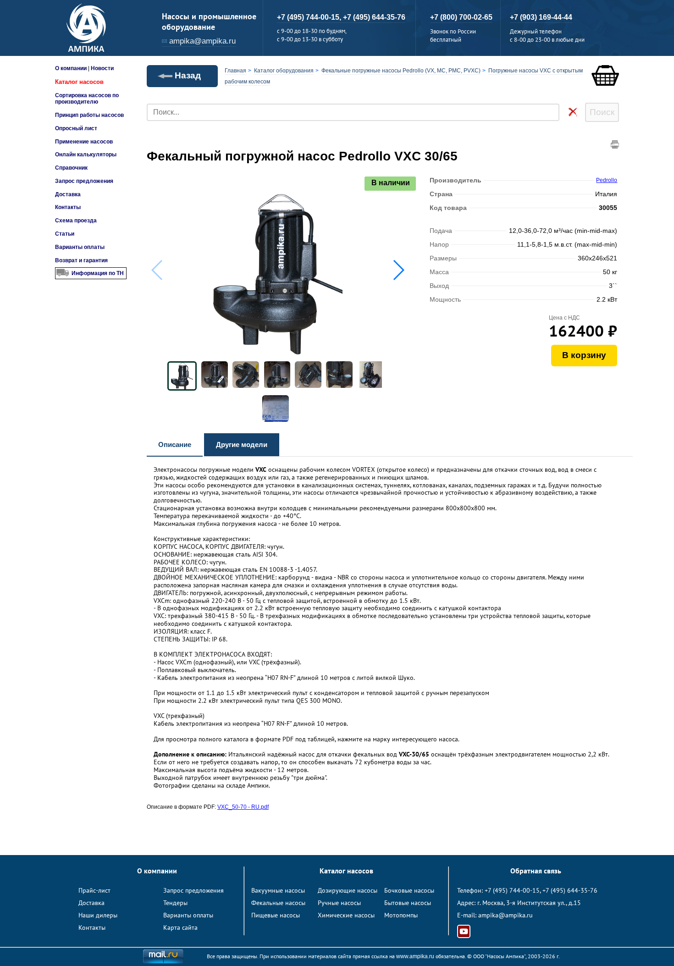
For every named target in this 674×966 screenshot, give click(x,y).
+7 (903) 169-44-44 (541, 17)
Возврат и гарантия (81, 260)
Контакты (68, 207)
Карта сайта (180, 927)
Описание (174, 444)
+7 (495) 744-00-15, (310, 17)
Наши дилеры (97, 915)
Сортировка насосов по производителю (87, 98)
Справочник (71, 168)
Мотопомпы (401, 915)
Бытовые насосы (407, 903)
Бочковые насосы (409, 890)
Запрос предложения (84, 181)
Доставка (68, 194)
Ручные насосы (339, 903)
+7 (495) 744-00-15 (512, 890)
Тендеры (175, 903)
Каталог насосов (79, 81)
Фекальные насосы (278, 903)
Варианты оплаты (80, 247)
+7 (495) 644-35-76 (374, 17)
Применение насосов (84, 141)
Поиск (602, 112)
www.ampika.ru (415, 956)
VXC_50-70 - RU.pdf (243, 807)
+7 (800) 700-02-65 (461, 17)
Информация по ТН (98, 273)
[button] (398, 270)
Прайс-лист (94, 890)
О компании (71, 68)
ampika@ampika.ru (202, 41)
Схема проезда (76, 220)
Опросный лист (76, 128)
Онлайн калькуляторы (85, 154)
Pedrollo (606, 180)
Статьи (64, 234)
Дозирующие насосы (347, 890)
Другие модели (241, 444)
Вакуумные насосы (278, 890)
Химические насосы (346, 915)
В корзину (584, 355)
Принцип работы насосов (89, 115)
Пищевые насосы (275, 915)
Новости (102, 68)
